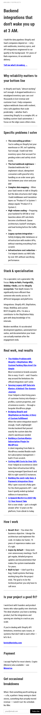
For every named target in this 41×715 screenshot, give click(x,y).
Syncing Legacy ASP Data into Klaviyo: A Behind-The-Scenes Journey (22, 388)
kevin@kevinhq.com (13, 642)
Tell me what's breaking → (15, 65)
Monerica (8, 668)
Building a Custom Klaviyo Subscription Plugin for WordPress (20, 441)
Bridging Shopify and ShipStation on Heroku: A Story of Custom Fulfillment (22, 415)
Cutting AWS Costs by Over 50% (22, 461)
